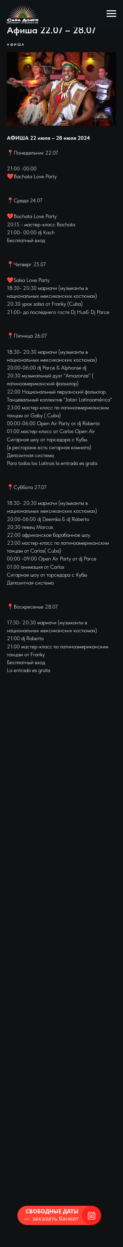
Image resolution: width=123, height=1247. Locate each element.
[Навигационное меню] (111, 13)
